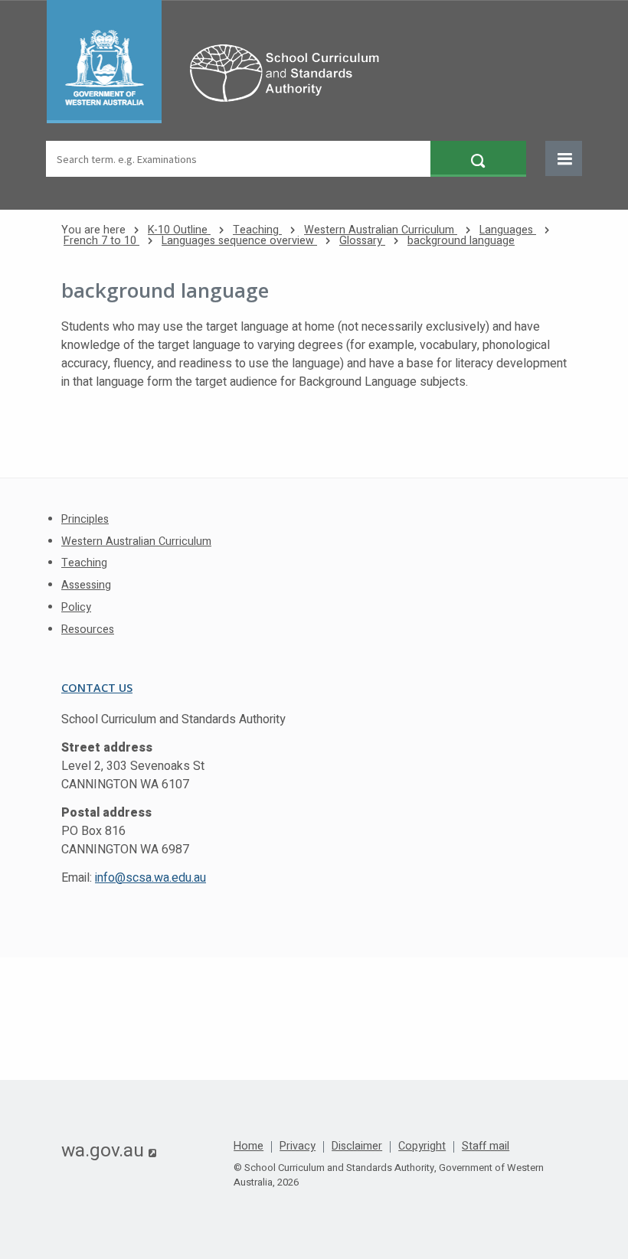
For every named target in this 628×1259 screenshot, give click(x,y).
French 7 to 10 (101, 241)
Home (248, 1146)
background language (461, 241)
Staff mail (485, 1146)
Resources (87, 629)
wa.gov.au (108, 1150)
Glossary (362, 241)
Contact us (96, 687)
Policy (76, 607)
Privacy (298, 1146)
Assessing (86, 585)
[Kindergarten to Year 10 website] (220, 61)
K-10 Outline (179, 230)
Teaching (257, 230)
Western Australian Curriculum (380, 230)
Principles (85, 519)
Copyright (422, 1146)
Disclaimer (357, 1146)
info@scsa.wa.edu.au (150, 878)
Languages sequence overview (239, 241)
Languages (507, 230)
